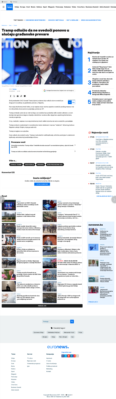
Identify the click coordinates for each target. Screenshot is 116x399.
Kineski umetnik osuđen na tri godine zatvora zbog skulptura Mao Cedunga (104, 167)
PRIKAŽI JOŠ (92, 302)
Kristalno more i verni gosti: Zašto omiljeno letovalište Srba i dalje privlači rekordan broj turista (102, 101)
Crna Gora (81, 7)
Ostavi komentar (42, 184)
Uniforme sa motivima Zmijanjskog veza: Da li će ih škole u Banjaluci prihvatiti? (106, 235)
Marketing (49, 369)
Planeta (19, 213)
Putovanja (59, 7)
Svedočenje (29, 164)
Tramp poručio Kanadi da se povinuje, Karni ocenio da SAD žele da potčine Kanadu (29, 274)
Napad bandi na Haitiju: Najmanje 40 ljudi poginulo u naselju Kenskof (29, 261)
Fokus (15, 25)
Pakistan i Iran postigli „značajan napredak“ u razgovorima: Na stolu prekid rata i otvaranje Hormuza (106, 266)
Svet (28, 7)
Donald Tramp (16, 164)
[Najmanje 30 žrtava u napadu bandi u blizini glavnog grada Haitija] (50, 286)
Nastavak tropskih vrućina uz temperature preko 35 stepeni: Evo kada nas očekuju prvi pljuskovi (103, 59)
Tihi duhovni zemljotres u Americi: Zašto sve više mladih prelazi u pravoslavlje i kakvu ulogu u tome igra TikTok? (28, 285)
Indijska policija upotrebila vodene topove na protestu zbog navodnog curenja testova (69, 227)
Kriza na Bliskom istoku (91, 20)
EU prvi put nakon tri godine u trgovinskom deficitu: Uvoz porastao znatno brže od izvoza (106, 250)
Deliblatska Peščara (54, 332)
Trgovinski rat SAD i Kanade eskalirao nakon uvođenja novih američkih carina (27, 204)
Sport (45, 7)
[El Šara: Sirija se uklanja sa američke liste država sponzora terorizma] (9, 251)
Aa (70, 102)
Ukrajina (45, 337)
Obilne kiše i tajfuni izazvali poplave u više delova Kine (26, 215)
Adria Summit (105, 7)
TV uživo (30, 358)
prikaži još (42, 306)
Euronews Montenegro (35, 20)
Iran (72, 337)
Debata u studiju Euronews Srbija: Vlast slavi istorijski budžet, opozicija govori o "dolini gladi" (104, 155)
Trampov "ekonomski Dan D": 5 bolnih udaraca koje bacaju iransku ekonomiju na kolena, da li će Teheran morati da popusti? (69, 216)
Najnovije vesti (31, 361)
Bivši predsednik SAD (55, 164)
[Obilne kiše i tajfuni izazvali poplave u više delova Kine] (9, 216)
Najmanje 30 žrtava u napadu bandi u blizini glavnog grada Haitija (70, 285)
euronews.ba (95, 224)
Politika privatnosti (51, 366)
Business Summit (92, 7)
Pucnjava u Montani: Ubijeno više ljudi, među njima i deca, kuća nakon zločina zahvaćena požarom (69, 251)
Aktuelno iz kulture (102, 137)
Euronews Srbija (38, 332)
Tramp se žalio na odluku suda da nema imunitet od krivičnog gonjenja (33, 151)
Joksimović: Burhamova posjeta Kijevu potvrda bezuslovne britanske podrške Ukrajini (106, 293)
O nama (48, 361)
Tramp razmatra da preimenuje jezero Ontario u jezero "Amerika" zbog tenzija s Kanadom (69, 204)
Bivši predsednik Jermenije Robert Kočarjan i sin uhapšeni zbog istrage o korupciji (70, 239)
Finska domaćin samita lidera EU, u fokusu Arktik (106, 280)
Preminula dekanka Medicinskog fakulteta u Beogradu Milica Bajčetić (101, 92)
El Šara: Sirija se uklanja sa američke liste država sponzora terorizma (28, 251)
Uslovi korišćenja (51, 363)
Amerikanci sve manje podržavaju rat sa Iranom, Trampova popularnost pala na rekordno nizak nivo (69, 274)
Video (74, 7)
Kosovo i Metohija (56, 20)
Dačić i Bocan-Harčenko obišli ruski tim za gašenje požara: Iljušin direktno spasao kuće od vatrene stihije (104, 189)
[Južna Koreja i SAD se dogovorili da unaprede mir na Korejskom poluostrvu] (50, 298)
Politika (98, 149)
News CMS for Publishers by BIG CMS (58, 396)
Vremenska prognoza (33, 363)
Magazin (51, 7)
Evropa (22, 7)
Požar (80, 332)
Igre (28, 366)
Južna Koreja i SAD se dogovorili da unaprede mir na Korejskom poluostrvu (69, 297)
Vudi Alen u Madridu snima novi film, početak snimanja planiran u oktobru (104, 142)
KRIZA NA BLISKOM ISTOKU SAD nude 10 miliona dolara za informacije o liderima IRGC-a (70, 262)
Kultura (39, 7)
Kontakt (48, 371)
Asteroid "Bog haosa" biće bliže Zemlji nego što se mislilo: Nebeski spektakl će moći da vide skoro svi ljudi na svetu (103, 70)
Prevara (40, 164)
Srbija (17, 7)
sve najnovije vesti (104, 196)
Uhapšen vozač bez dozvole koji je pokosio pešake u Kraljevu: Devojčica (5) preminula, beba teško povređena (102, 82)
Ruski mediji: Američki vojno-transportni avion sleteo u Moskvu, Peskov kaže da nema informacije (29, 227)
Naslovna (4, 25)
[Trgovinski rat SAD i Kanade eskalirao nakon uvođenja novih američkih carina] (9, 205)
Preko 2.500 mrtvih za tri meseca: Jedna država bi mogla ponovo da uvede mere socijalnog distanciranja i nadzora (28, 239)
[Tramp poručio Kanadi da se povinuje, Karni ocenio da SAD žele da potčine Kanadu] (9, 274)
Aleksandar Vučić (69, 332)
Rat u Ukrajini (72, 20)
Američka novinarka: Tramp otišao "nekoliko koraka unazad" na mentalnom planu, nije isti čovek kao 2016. (42, 146)
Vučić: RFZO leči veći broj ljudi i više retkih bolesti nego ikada (104, 177)
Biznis (33, 7)
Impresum (49, 358)
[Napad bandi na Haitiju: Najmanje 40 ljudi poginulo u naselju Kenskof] (9, 263)
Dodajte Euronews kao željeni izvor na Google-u (60, 90)
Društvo (98, 183)
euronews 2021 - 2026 (57, 395)
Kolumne (67, 7)
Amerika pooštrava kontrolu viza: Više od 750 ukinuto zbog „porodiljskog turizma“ (28, 297)
